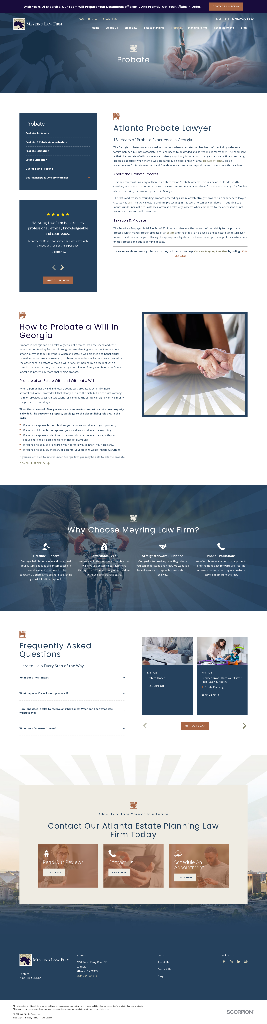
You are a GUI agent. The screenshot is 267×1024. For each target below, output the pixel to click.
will (130, 202)
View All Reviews (58, 280)
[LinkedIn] (238, 961)
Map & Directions (86, 975)
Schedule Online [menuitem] (224, 27)
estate (171, 232)
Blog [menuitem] (244, 27)
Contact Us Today (225, 6)
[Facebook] (224, 961)
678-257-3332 (243, 19)
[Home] (37, 24)
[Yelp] (231, 961)
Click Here (53, 872)
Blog (160, 976)
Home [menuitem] (95, 27)
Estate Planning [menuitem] (154, 27)
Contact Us (110, 19)
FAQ (81, 19)
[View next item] (62, 267)
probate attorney (212, 160)
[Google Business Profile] (246, 961)
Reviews (93, 19)
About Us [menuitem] (112, 27)
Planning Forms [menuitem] (197, 27)
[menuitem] (58, 133)
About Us (163, 962)
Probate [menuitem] (176, 27)
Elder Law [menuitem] (131, 27)
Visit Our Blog (194, 725)
